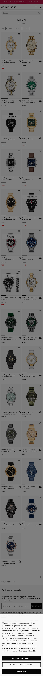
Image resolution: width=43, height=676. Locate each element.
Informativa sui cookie (27, 651)
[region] (21, 645)
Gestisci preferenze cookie (21, 665)
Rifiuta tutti (22, 672)
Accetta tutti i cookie (21, 658)
